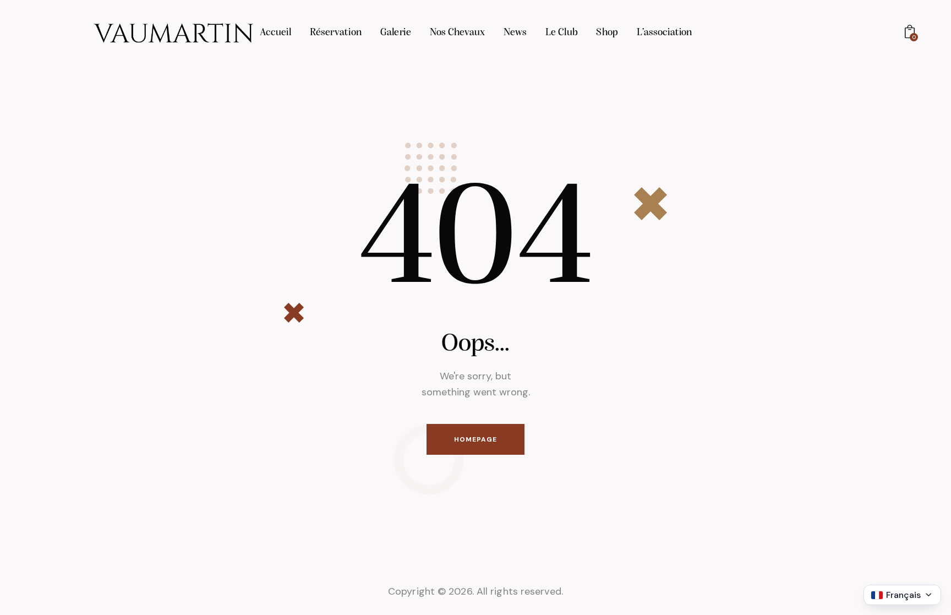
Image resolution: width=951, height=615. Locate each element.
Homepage (475, 439)
